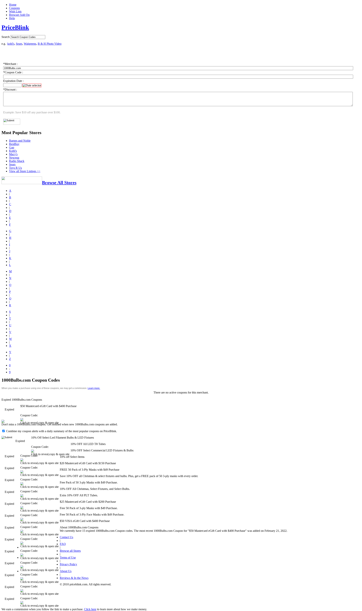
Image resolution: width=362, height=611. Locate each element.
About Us (65, 571)
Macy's (13, 154)
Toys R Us (15, 167)
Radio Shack (16, 161)
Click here (90, 609)
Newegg (14, 157)
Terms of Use (68, 557)
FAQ (63, 544)
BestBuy (14, 144)
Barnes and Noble (20, 140)
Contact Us (66, 537)
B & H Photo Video (49, 43)
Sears (19, 43)
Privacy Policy (68, 564)
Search (6, 36)
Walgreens (30, 43)
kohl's (10, 43)
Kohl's (13, 150)
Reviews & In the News (74, 577)
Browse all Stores (70, 550)
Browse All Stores (59, 182)
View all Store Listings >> (24, 171)
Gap (11, 147)
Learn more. (94, 388)
